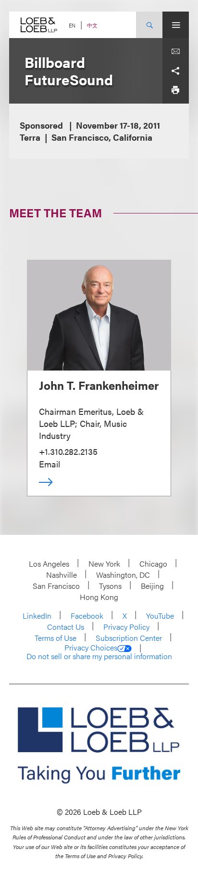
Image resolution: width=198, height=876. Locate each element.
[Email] (175, 51)
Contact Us (65, 626)
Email (49, 464)
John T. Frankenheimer (99, 385)
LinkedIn (37, 615)
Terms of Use (55, 637)
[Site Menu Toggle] (175, 25)
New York (104, 563)
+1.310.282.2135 (68, 451)
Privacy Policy (126, 626)
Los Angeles (49, 563)
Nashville (61, 574)
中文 (92, 25)
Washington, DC (123, 574)
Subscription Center (129, 637)
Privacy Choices (90, 647)
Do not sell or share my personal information (99, 656)
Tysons (110, 585)
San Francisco (56, 585)
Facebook (87, 615)
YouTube (160, 615)
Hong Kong (99, 596)
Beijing (152, 585)
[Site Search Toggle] (149, 25)
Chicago (153, 563)
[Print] (175, 90)
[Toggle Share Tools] (175, 70)
